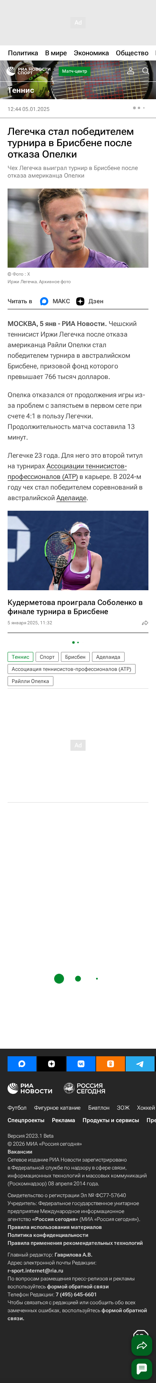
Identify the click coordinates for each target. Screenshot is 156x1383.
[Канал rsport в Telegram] (140, 1063)
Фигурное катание (57, 1107)
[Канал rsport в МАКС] (22, 1063)
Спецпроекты (26, 1120)
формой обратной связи (78, 1286)
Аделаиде (71, 498)
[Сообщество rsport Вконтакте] (81, 1063)
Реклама (63, 1120)
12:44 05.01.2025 (29, 109)
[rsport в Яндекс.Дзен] (51, 1063)
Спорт (47, 657)
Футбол (17, 1107)
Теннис (20, 657)
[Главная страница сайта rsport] (45, 71)
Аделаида (108, 657)
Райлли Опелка (30, 681)
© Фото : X (19, 274)
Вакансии (20, 1152)
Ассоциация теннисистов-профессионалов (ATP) (71, 669)
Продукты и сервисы (111, 1120)
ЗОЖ (123, 1107)
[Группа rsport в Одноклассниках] (110, 1063)
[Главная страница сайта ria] (8, 71)
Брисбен (75, 657)
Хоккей (146, 1107)
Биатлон (98, 1107)
